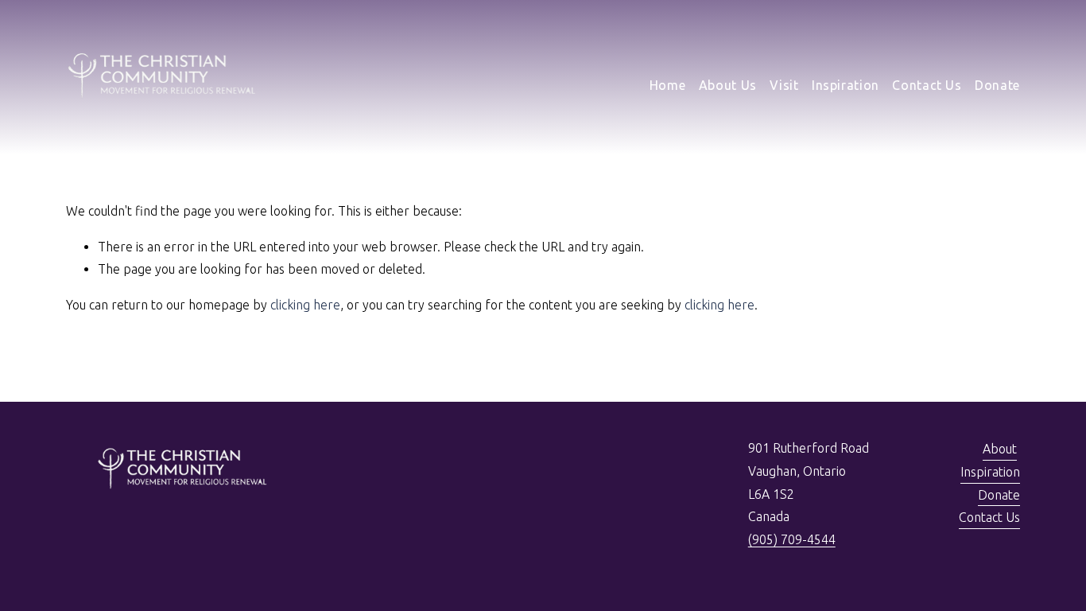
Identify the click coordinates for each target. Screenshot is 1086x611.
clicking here (305, 305)
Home (668, 85)
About (1000, 449)
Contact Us (926, 85)
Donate (997, 85)
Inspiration (845, 85)
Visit (784, 85)
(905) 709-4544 (792, 539)
